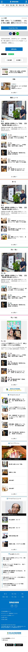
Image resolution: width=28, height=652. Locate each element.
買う (17, 5)
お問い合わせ (4, 617)
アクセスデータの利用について (8, 615)
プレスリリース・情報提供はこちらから (10, 613)
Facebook (12, 605)
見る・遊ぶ (12, 5)
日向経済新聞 (14, 2)
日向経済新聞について (6, 611)
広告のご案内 (4, 619)
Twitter (15, 605)
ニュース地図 (4, 18)
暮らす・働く (21, 5)
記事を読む (14, 49)
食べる (7, 5)
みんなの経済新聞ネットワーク (14, 633)
